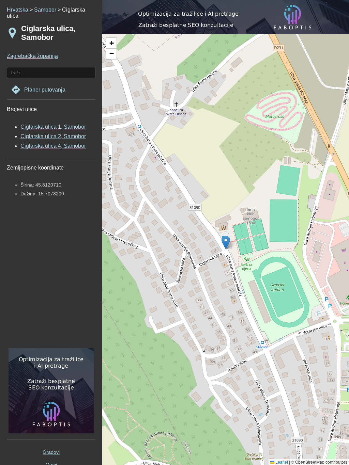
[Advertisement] (49, 279)
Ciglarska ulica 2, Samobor (53, 136)
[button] (111, 43)
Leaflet (281, 462)
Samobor (45, 10)
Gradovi (51, 452)
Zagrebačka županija (32, 56)
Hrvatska (17, 10)
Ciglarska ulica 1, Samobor (53, 127)
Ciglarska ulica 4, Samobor (53, 146)
